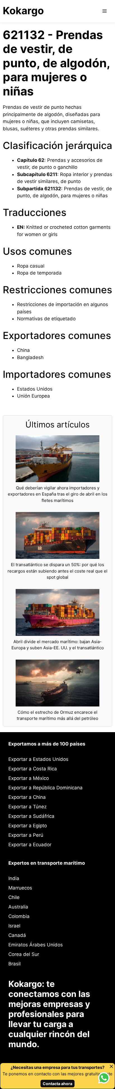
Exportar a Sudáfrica (31, 816)
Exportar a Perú (25, 835)
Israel (14, 926)
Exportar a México (28, 778)
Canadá (17, 935)
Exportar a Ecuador (29, 844)
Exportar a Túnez (27, 806)
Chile (14, 897)
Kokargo (23, 10)
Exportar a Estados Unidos (38, 759)
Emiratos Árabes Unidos (35, 945)
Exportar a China (27, 797)
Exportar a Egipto (27, 825)
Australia (18, 907)
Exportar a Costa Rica (32, 768)
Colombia (19, 916)
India (13, 878)
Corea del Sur (23, 954)
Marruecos (20, 888)
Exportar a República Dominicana (45, 787)
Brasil (14, 964)
